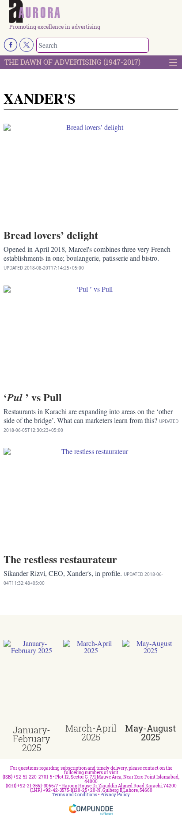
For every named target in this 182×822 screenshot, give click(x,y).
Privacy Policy (115, 795)
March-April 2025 (91, 732)
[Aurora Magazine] (93, 12)
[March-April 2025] (91, 682)
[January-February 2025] (32, 682)
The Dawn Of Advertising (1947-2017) (72, 62)
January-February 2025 (31, 738)
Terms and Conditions (74, 795)
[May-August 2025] (150, 682)
